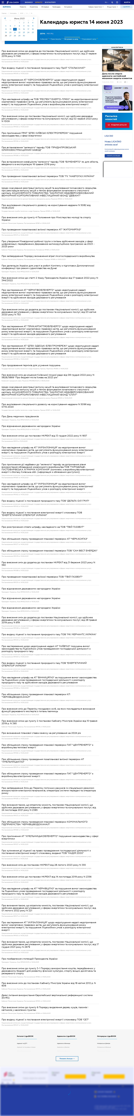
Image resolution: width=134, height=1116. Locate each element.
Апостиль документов (24, 1051)
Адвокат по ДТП (22, 1043)
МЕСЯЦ (50, 34)
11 (32, 26)
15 (19, 29)
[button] (3, 2)
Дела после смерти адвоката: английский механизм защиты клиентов (117, 75)
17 (28, 29)
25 (33, 32)
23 (24, 32)
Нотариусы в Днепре (103, 1043)
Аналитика (34, 7)
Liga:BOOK (126, 6)
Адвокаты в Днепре (63, 1047)
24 (28, 32)
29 (19, 36)
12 (6, 29)
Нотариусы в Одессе (103, 1051)
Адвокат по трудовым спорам (26, 1047)
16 (24, 29)
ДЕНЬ (42, 34)
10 (28, 26)
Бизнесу (29, 2)
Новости (23, 7)
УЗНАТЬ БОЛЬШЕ (113, 156)
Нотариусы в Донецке (104, 1047)
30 (24, 36)
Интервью (45, 7)
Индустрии (111, 7)
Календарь (57, 7)
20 (10, 32)
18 (33, 29)
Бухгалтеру (50, 2)
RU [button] (106, 2)
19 (6, 32)
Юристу (38, 2)
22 (19, 32)
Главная (4, 13)
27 (10, 36)
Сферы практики (95, 7)
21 (15, 32)
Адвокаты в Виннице (63, 1043)
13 (10, 29)
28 (15, 36)
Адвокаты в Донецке (63, 1051)
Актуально (68, 7)
